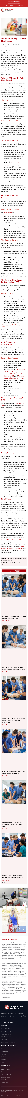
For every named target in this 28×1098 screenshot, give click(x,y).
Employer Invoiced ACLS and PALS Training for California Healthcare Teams (12, 824)
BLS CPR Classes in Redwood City (12, 540)
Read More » (6, 621)
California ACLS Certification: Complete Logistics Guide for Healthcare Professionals (13, 720)
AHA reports (8, 212)
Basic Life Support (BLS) (15, 372)
